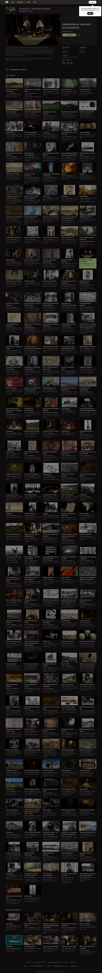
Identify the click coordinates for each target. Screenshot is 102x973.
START (12, 2)
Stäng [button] (90, 13)
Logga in (92, 2)
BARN (28, 2)
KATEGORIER (20, 2)
